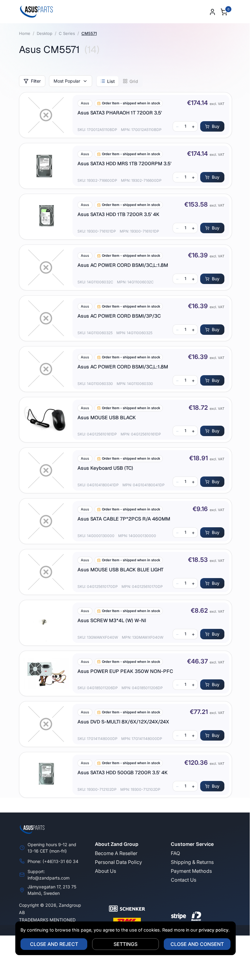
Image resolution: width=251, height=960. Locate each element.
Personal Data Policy (118, 862)
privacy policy (213, 929)
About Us (105, 871)
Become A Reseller (116, 853)
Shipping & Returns (192, 862)
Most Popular (67, 81)
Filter (36, 81)
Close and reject (54, 944)
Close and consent (197, 944)
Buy (215, 126)
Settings (125, 944)
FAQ (175, 853)
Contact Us (183, 880)
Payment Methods (191, 871)
